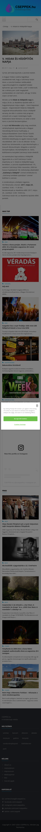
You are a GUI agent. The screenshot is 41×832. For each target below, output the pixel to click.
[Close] (37, 406)
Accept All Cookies (20, 419)
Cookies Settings (20, 424)
